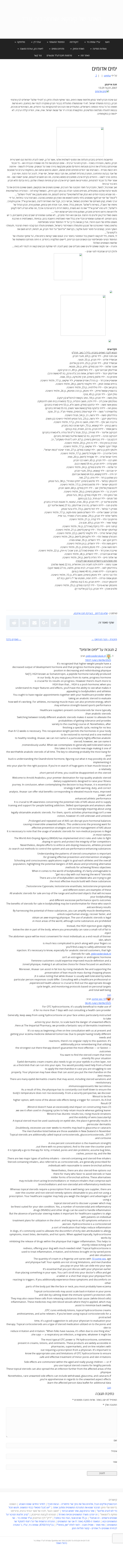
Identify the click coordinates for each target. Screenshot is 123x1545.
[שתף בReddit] (14, 622)
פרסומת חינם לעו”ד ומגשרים (59, 55)
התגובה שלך (110, 1404)
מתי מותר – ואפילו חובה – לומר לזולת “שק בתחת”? (80, 1524)
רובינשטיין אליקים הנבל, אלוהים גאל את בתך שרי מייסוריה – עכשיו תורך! (82, 1504)
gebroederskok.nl (96, 656)
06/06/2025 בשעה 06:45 (98, 1003)
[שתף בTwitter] (55, 622)
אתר (115, 1462)
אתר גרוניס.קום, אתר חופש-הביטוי (78, 1511)
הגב (109, 995)
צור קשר (38, 55)
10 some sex (99, 999)
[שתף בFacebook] (65, 622)
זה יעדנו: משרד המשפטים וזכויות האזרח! (78, 1514)
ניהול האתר (61, 1543)
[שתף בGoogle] (44, 622)
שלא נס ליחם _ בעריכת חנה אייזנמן (91, 613)
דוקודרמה (74, 42)
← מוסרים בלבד (13, 639)
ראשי (107, 42)
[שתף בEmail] (34, 622)
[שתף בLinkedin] (24, 622)
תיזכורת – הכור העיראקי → (104, 639)
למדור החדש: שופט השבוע (32, 1504)
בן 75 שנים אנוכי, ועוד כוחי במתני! (70, 1518)
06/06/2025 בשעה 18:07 (98, 660)
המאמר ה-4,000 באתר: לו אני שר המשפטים (78, 1521)
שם (115, 1440)
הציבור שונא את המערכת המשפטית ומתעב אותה (76, 1507)
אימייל (114, 1451)
